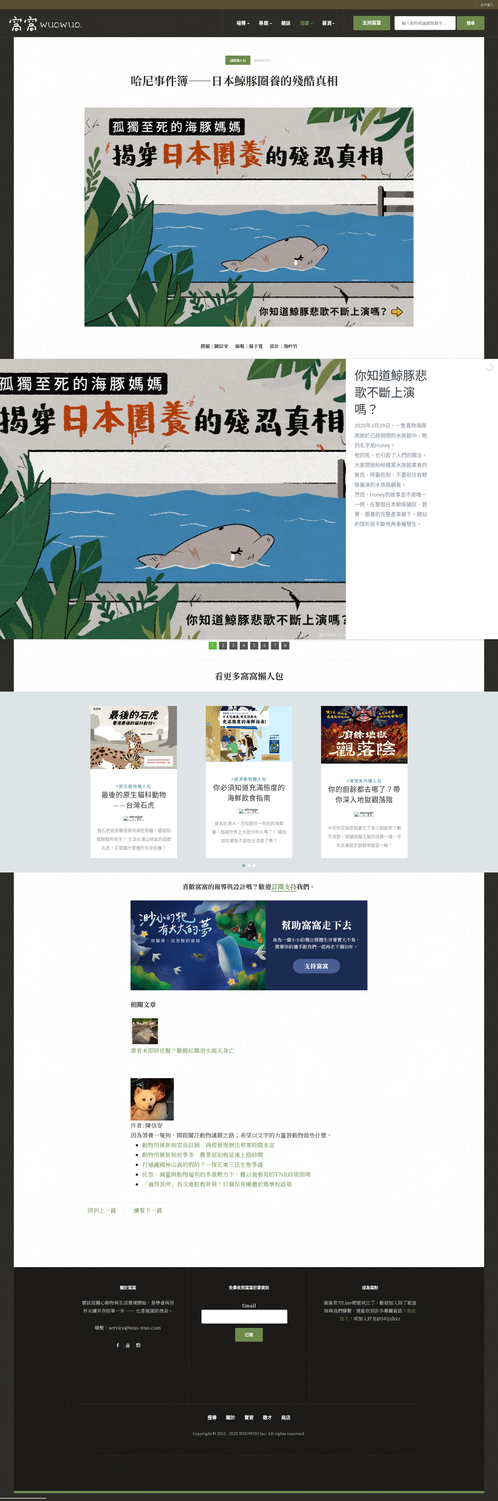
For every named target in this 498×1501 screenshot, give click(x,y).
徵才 (267, 1417)
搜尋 (471, 23)
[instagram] (138, 1345)
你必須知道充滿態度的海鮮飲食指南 (249, 792)
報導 (242, 23)
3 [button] (233, 645)
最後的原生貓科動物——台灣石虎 (133, 800)
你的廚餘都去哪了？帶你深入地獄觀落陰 (364, 794)
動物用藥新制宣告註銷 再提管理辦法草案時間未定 (208, 1145)
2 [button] (223, 645)
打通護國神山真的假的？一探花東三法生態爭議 (202, 1164)
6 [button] (264, 645)
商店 (285, 1417)
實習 (249, 1417)
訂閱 (249, 1334)
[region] (249, 505)
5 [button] (254, 645)
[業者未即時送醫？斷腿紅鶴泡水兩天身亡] (187, 1031)
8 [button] (285, 645)
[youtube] (128, 1345)
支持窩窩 (372, 23)
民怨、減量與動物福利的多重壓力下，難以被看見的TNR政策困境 (226, 1174)
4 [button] (244, 645)
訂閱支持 (284, 886)
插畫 (305, 23)
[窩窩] (45, 23)
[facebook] (117, 1345)
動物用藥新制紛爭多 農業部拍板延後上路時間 (202, 1154)
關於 (230, 1417)
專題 (264, 23)
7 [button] (275, 645)
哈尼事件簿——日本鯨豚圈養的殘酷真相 (234, 80)
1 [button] (213, 645)
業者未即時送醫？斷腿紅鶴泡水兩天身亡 (182, 1050)
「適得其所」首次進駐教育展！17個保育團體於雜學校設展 (217, 1184)
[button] (243, 865)
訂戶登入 (487, 4)
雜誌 (286, 23)
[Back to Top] (479, 1482)
